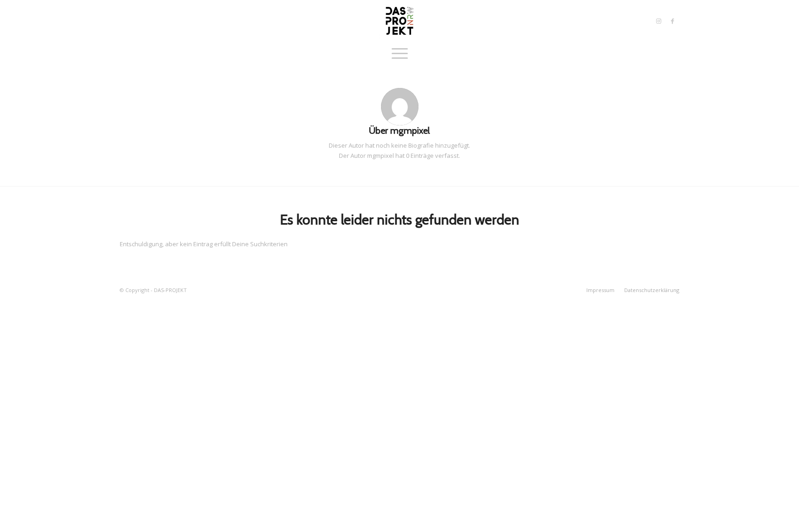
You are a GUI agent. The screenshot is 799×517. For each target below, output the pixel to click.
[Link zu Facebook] (672, 21)
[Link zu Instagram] (658, 21)
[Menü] (400, 53)
